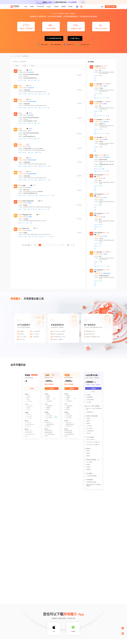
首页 (26, 6)
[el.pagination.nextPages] (59, 245)
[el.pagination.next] (65, 245)
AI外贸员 (32, 6)
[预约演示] (123, 633)
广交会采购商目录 (18, 56)
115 (62, 245)
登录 (102, 6)
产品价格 (56, 6)
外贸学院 (63, 6)
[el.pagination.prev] (37, 245)
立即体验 (83, 2)
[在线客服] (123, 628)
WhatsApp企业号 (40, 6)
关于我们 (70, 6)
